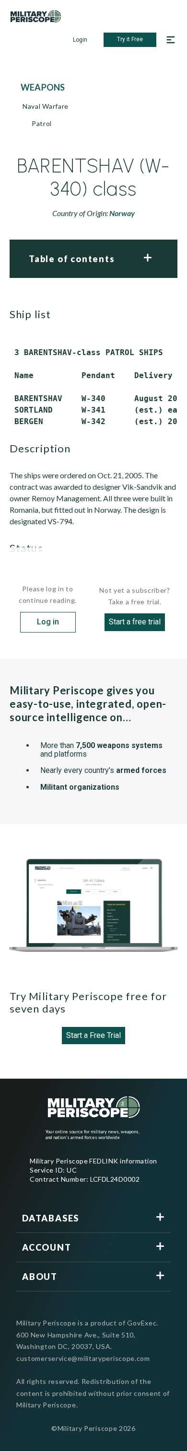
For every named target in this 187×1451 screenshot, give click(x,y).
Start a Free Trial (93, 1035)
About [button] (40, 1276)
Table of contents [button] (72, 258)
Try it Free (130, 39)
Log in (48, 621)
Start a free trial (135, 621)
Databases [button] (50, 1218)
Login (80, 39)
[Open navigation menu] (170, 40)
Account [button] (46, 1247)
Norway (122, 213)
